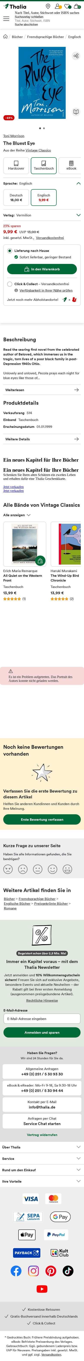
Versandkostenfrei (50, 238)
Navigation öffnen (6, 18)
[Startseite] (5, 36)
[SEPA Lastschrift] (28, 1217)
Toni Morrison (13, 136)
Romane (10, 908)
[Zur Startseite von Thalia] (24, 6)
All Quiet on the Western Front (24, 561)
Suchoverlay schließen (29, 16)
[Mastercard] (53, 1199)
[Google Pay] (60, 1217)
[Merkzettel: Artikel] (67, 6)
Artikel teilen (76, 56)
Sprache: (17, 183)
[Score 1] (8, 869)
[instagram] (33, 1271)
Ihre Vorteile (12, 1181)
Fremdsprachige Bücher (45, 37)
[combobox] (9, 250)
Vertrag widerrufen (42, 1134)
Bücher (17, 37)
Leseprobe (76, 112)
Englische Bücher (17, 903)
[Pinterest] (50, 1271)
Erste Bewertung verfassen (42, 819)
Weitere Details (17, 439)
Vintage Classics (38, 150)
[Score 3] (37, 869)
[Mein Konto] (57, 6)
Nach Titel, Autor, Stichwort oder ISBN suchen (47, 13)
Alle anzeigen (14, 515)
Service (8, 1158)
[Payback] (26, 1253)
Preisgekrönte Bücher (51, 903)
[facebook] (16, 1271)
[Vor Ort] (48, 6)
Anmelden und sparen (42, 1032)
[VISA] (31, 1199)
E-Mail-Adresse (15, 1010)
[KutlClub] (59, 1253)
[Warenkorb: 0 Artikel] (76, 6)
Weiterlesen (14, 389)
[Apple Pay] (26, 1235)
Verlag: (17, 215)
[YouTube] (42, 1289)
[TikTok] (68, 1271)
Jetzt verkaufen (13, 487)
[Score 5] (67, 869)
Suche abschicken (26, 24)
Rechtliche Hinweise (42, 1000)
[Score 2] (23, 869)
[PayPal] (56, 1235)
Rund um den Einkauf (19, 1170)
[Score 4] (52, 869)
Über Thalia (11, 1147)
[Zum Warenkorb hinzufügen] (40, 561)
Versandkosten (51, 1354)
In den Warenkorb (45, 269)
